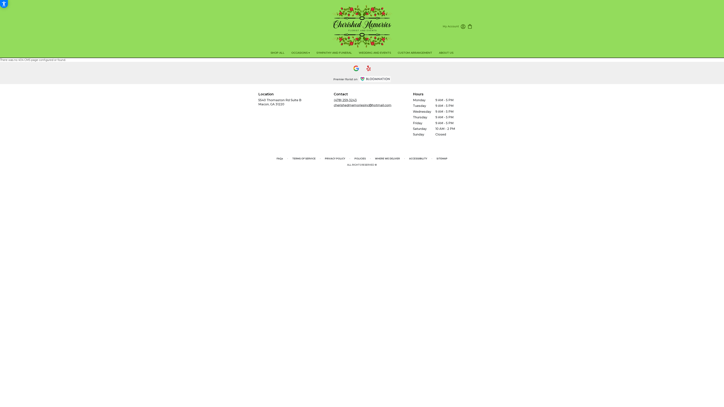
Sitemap (441, 158)
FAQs (280, 158)
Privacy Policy (335, 158)
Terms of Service (304, 158)
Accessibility (418, 158)
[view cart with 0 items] (470, 26)
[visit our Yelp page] (369, 68)
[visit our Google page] (356, 68)
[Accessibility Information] (4, 4)
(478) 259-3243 (345, 100)
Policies (360, 158)
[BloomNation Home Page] (375, 79)
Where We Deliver (387, 158)
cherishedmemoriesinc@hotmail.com (362, 105)
